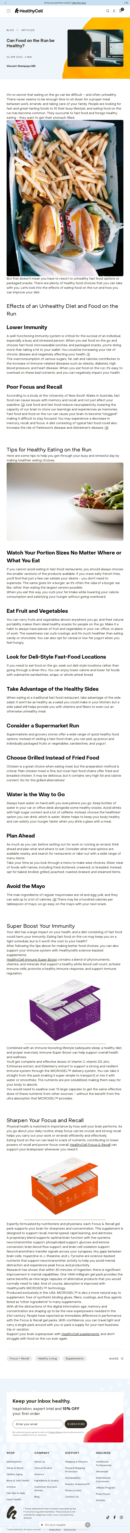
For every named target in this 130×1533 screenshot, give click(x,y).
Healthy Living (47, 1358)
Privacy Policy (54, 1432)
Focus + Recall (19, 1358)
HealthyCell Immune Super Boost (32, 959)
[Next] (124, 2)
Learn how (77, 2)
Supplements (75, 1358)
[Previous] (5, 2)
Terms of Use (70, 1529)
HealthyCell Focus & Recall (90, 1145)
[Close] (127, 3)
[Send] (87, 1525)
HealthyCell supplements (80, 1334)
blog (10, 30)
